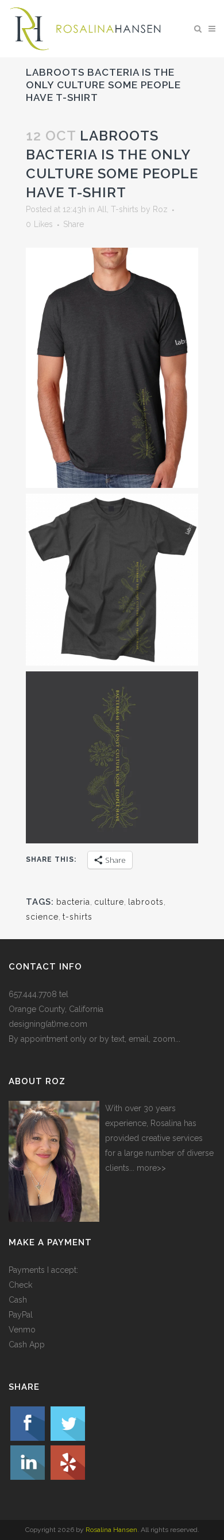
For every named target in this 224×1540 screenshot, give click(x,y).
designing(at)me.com (48, 1024)
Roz (160, 209)
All (102, 209)
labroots (146, 901)
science (42, 916)
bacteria (73, 901)
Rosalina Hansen (111, 1530)
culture (109, 901)
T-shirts (124, 209)
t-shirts (77, 916)
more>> (151, 1167)
